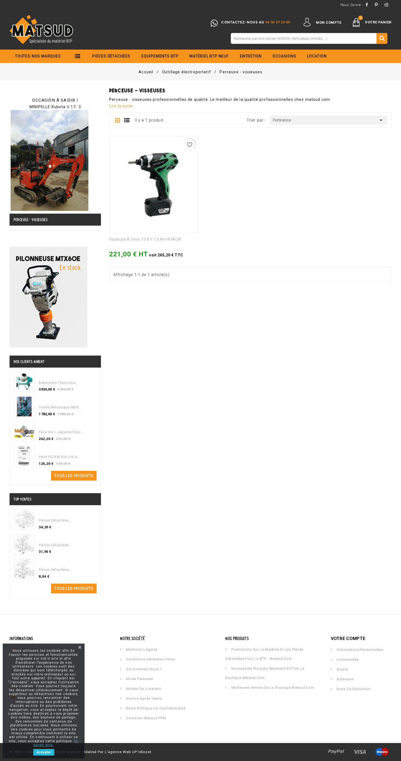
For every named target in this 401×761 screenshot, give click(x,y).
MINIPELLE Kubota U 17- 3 (55, 107)
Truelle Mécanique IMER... (60, 407)
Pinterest (378, 5)
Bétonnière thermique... (59, 383)
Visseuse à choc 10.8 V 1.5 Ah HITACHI (145, 239)
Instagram (388, 5)
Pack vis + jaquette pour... (61, 432)
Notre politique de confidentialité (155, 708)
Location (317, 56)
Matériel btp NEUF (209, 56)
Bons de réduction (353, 689)
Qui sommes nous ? (143, 669)
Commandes (347, 659)
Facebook (368, 5)
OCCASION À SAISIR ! (55, 100)
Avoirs (342, 669)
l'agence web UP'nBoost (128, 752)
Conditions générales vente (150, 659)
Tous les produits (73, 476)
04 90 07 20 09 (277, 22)
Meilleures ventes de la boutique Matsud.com (272, 688)
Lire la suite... (122, 106)
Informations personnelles (359, 650)
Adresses (345, 679)
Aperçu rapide (126, 257)
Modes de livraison (143, 689)
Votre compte (348, 638)
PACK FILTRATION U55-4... (59, 457)
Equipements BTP (159, 56)
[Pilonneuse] (48, 296)
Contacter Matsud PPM (145, 718)
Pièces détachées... (55, 520)
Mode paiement (139, 679)
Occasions (284, 56)
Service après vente (143, 698)
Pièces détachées (111, 56)
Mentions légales (141, 649)
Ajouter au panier (114, 257)
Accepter (43, 752)
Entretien (251, 56)
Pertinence (328, 120)
